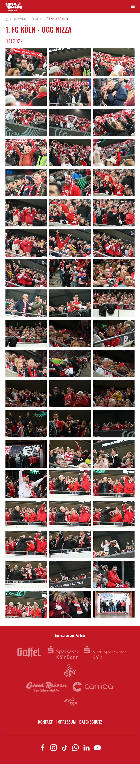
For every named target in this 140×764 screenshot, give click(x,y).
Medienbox (20, 18)
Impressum (66, 722)
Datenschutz (90, 722)
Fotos (35, 18)
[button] (133, 6)
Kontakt (45, 722)
